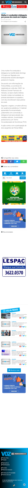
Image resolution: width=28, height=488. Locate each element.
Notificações (6, 465)
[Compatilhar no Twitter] (17, 161)
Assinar (23, 178)
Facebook (5, 174)
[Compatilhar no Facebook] (11, 161)
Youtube (17, 174)
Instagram (11, 174)
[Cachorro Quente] (14, 138)
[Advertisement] (14, 58)
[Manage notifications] (24, 484)
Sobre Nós (5, 458)
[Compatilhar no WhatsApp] (23, 161)
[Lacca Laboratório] (14, 6)
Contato (4, 468)
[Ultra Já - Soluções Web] (14, 485)
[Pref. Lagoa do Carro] (14, 193)
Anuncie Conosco (7, 469)
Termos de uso (6, 474)
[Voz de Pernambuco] (13, 2)
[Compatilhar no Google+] (4, 161)
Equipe (4, 460)
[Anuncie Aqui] (14, 218)
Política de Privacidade (8, 473)
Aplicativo (23, 174)
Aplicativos (5, 463)
